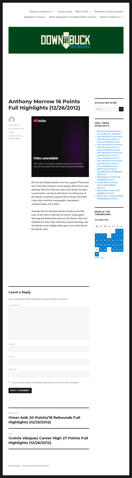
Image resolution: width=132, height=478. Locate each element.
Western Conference (40, 11)
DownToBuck (14, 466)
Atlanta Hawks (14, 138)
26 (105, 249)
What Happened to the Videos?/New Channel (72, 17)
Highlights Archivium (34, 17)
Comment (14, 305)
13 (109, 240)
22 (117, 245)
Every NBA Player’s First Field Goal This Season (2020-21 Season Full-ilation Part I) (109, 163)
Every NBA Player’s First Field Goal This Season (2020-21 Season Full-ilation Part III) (109, 147)
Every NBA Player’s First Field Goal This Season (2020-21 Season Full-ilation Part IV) (109, 139)
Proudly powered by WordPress (35, 466)
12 (105, 240)
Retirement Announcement (108, 11)
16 (121, 240)
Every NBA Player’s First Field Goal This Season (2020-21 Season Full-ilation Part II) (109, 155)
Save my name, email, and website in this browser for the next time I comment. (45, 383)
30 (121, 249)
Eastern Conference (110, 17)
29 (117, 249)
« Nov (97, 258)
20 (109, 245)
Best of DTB (82, 11)
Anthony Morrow (15, 136)
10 (97, 240)
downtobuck (14, 125)
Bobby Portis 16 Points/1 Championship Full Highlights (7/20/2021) (109, 171)
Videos (11, 132)
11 (101, 240)
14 (113, 240)
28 (113, 249)
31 (97, 254)
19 (105, 245)
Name (12, 344)
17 (97, 245)
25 (101, 249)
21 (113, 245)
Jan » (103, 258)
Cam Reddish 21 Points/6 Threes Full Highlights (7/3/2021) (107, 185)
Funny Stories (65, 11)
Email (12, 357)
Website (13, 369)
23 (121, 245)
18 (101, 245)
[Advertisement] (66, 79)
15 (117, 240)
